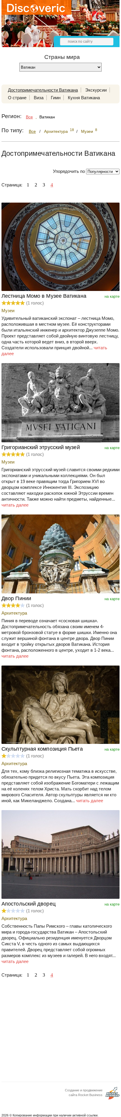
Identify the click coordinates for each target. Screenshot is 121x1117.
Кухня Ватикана (84, 97)
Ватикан (47, 117)
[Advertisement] (60, 1031)
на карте (112, 296)
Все (29, 117)
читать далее (14, 504)
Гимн (55, 97)
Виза (38, 97)
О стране (17, 97)
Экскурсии (96, 89)
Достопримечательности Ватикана (43, 89)
